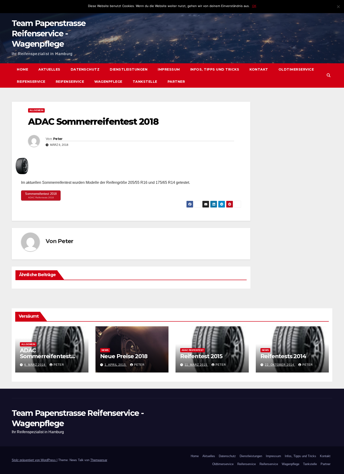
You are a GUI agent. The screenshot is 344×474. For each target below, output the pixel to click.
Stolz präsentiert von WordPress (34, 460)
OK (254, 6)
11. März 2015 (196, 364)
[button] (328, 75)
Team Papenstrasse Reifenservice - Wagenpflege (48, 33)
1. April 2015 (116, 364)
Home (22, 69)
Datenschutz (85, 69)
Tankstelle (145, 81)
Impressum (169, 69)
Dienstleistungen (128, 69)
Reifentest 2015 (201, 356)
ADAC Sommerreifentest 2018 (45, 356)
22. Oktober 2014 (280, 364)
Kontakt (258, 69)
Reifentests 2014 (283, 356)
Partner (176, 81)
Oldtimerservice (296, 69)
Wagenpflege (108, 81)
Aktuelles (49, 69)
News (105, 350)
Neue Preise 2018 (123, 356)
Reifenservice (31, 81)
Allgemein (36, 110)
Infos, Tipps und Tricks (214, 69)
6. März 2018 (35, 364)
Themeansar (98, 460)
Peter (57, 139)
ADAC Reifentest (193, 350)
